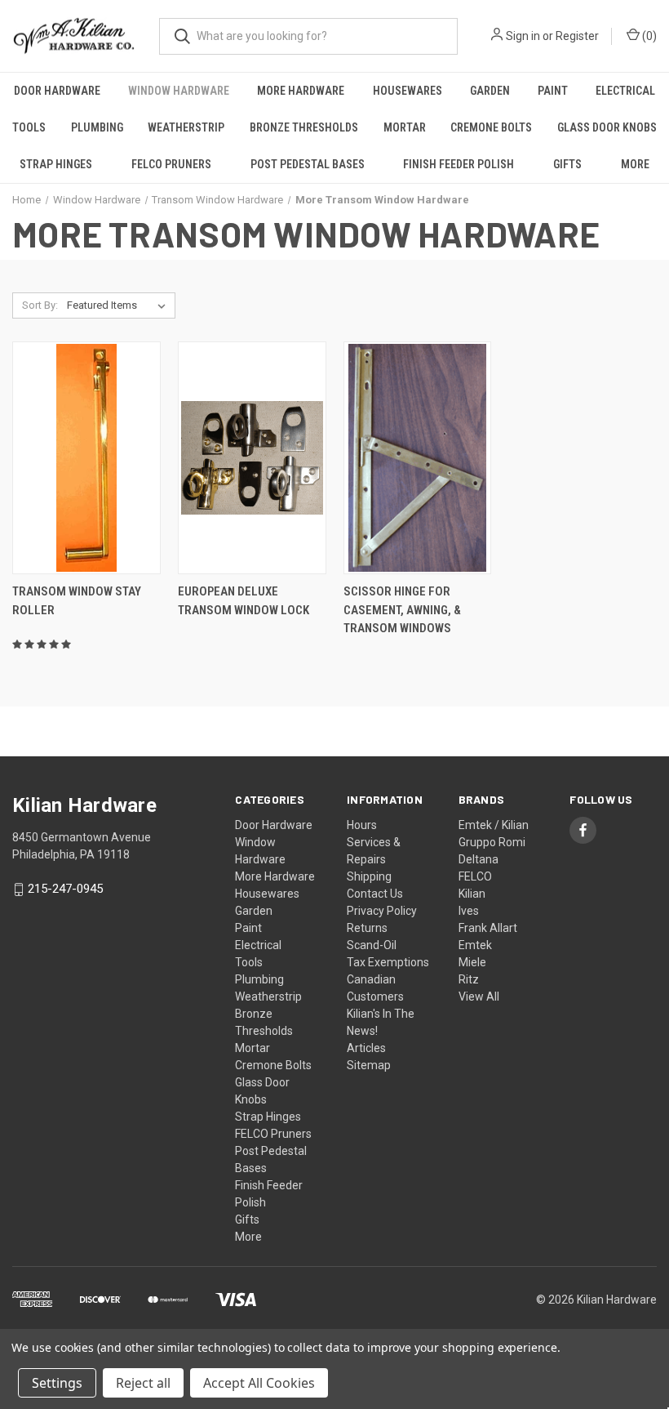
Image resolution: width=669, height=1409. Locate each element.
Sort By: (40, 305)
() (648, 35)
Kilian (472, 893)
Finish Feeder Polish (458, 164)
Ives (469, 910)
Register (577, 35)
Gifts (567, 164)
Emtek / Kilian (494, 825)
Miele (472, 962)
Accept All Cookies (259, 1383)
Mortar (404, 127)
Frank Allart (488, 927)
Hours (362, 825)
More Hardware (300, 90)
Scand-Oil (372, 945)
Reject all (143, 1383)
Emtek (475, 945)
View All (479, 996)
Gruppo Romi (492, 842)
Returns (367, 927)
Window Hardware (178, 90)
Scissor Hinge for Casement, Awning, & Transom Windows (402, 609)
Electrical (625, 90)
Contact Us (375, 893)
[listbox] (119, 305)
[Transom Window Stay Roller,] (86, 458)
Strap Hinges (56, 164)
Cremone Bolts (491, 127)
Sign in (523, 35)
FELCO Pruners (171, 164)
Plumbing (97, 127)
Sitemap (369, 1065)
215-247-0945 (65, 889)
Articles (366, 1048)
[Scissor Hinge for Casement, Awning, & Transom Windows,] (418, 458)
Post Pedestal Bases (307, 164)
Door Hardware (57, 90)
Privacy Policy (382, 910)
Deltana (478, 859)
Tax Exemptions (388, 962)
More (635, 164)
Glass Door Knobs (607, 127)
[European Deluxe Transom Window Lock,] (252, 458)
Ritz (469, 979)
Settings (57, 1383)
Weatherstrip (186, 127)
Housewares (407, 90)
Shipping (369, 876)
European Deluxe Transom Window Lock (243, 601)
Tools (29, 127)
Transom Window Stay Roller (76, 601)
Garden (490, 90)
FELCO (475, 876)
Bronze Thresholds (304, 127)
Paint (553, 90)
